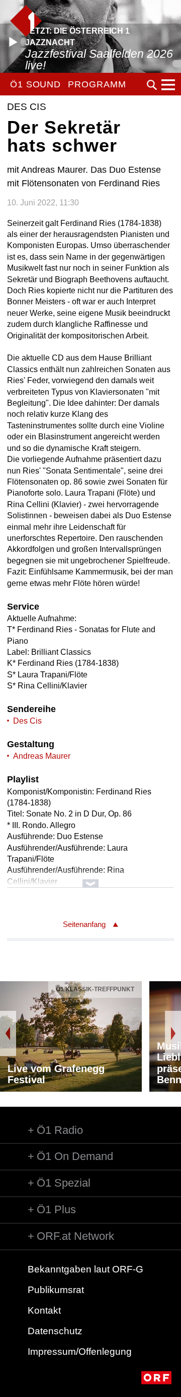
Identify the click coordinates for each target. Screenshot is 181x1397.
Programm (97, 84)
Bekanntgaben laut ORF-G (85, 1269)
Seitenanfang (84, 924)
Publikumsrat (56, 1290)
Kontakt (44, 1310)
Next (173, 1033)
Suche (152, 85)
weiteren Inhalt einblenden (90, 878)
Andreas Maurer (41, 756)
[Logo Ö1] (26, 21)
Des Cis (27, 721)
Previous (8, 1033)
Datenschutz (55, 1331)
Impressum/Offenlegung (80, 1351)
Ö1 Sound (35, 84)
